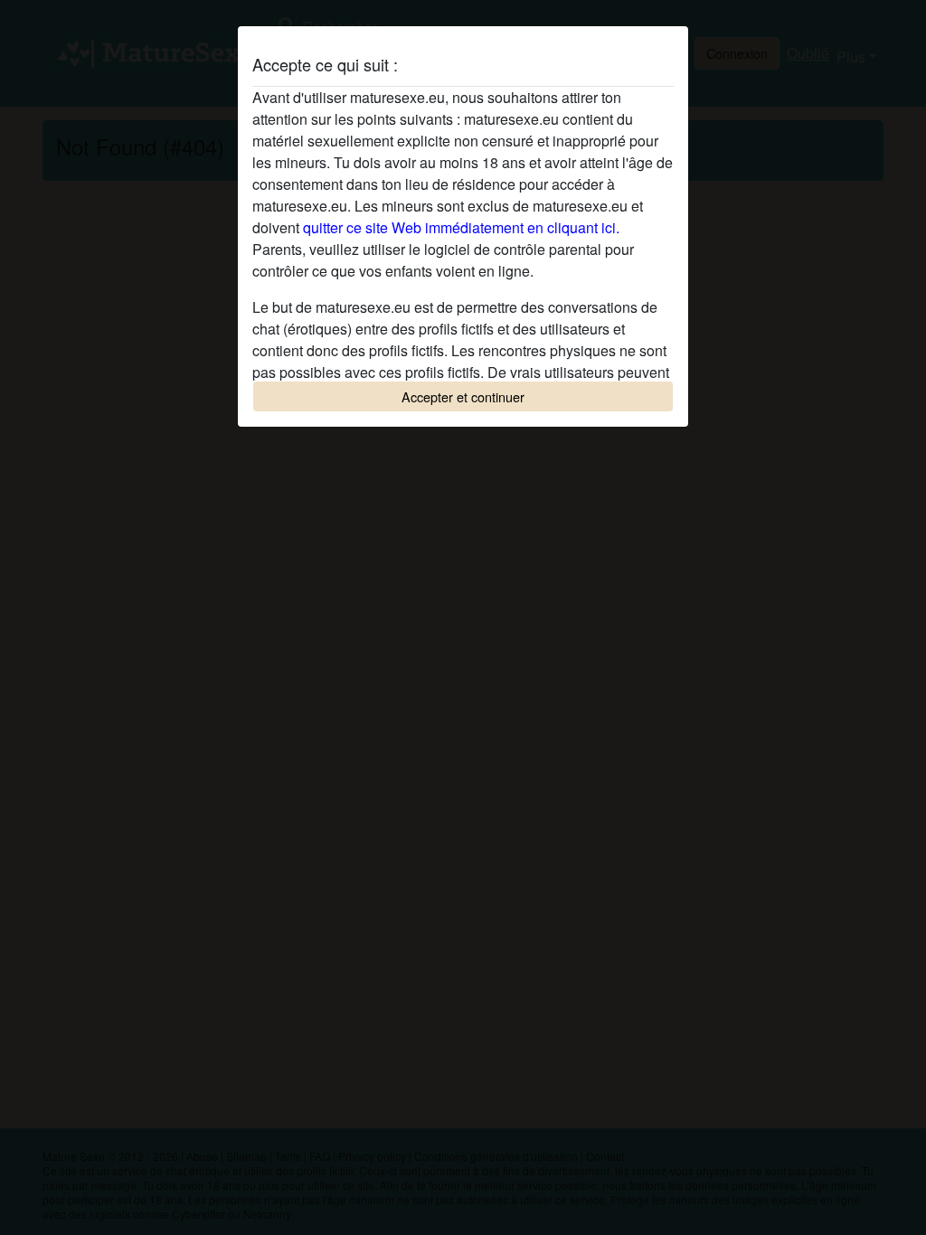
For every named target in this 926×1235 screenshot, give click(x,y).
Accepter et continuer (463, 396)
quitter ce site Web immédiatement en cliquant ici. (461, 227)
